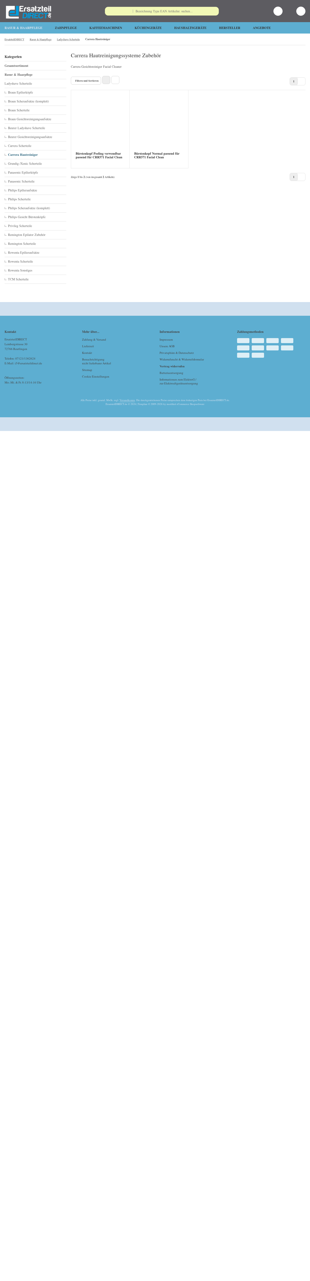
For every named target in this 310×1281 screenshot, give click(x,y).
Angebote (262, 27)
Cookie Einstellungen (95, 376)
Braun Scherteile (18, 110)
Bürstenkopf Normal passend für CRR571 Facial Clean (156, 155)
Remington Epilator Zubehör (26, 234)
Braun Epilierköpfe (20, 92)
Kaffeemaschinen (105, 27)
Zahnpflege (66, 27)
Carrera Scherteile (19, 145)
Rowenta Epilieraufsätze (23, 252)
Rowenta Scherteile (20, 261)
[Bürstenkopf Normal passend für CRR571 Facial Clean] (158, 123)
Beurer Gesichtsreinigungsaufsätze (30, 137)
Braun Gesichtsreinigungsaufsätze (29, 119)
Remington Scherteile (22, 243)
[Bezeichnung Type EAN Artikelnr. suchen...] (214, 11)
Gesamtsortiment (16, 65)
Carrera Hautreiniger (23, 154)
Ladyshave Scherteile (18, 83)
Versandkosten (127, 400)
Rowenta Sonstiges (20, 270)
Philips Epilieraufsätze (22, 190)
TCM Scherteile (18, 279)
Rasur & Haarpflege (23, 27)
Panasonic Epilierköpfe (23, 172)
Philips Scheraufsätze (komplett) (29, 208)
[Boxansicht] (106, 80)
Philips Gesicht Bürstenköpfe (26, 217)
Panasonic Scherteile (21, 181)
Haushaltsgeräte (190, 27)
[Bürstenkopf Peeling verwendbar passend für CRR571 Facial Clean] (100, 123)
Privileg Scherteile (20, 226)
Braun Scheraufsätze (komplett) (28, 101)
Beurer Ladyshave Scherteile (26, 128)
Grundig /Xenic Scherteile (25, 163)
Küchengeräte (148, 27)
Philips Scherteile (19, 199)
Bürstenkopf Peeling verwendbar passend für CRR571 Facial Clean (99, 155)
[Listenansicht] (115, 80)
